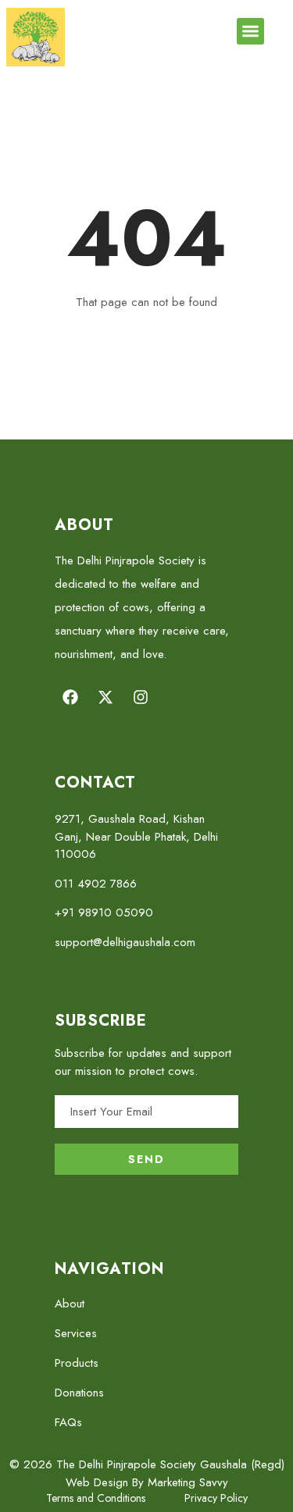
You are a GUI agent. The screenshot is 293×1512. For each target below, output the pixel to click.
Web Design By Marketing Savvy (147, 1482)
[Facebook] (70, 697)
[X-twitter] (105, 697)
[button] (250, 31)
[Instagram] (140, 697)
